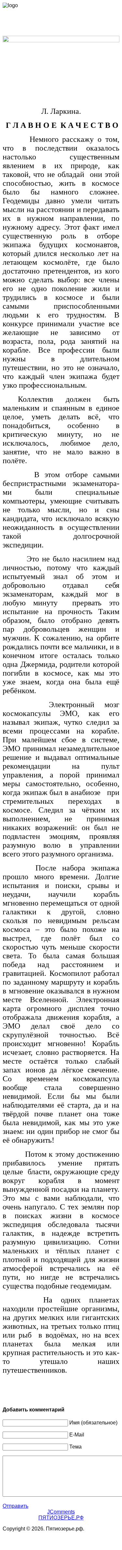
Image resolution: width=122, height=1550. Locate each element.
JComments (61, 1512)
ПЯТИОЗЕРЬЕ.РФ (61, 1517)
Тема (75, 1446)
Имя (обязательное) (93, 1422)
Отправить (15, 1506)
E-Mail (76, 1434)
